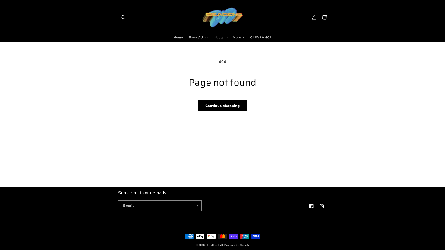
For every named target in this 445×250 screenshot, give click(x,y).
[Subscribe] (196, 205)
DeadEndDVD (215, 245)
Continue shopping (222, 105)
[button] (123, 17)
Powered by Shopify (236, 245)
